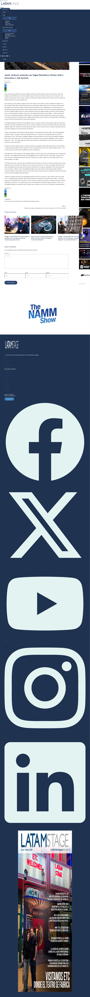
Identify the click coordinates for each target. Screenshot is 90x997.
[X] (35, 89)
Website (48, 272)
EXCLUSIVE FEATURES (9, 375)
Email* (26, 272)
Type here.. (6, 253)
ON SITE (6, 377)
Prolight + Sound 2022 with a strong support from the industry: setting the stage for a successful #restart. (69, 238)
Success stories (9, 33)
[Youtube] (2, 56)
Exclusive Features (10, 36)
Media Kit (5, 49)
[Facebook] (7, 56)
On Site (7, 37)
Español (5, 59)
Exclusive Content (8, 27)
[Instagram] (0, 56)
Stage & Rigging (9, 24)
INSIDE (5, 380)
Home (4, 12)
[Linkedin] (5, 56)
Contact (5, 52)
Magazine (5, 41)
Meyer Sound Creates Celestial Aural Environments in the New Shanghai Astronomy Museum (42, 238)
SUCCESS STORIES (8, 371)
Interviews (8, 34)
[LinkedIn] (35, 87)
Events (4, 46)
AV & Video (8, 23)
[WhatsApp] (35, 90)
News (4, 15)
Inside (6, 38)
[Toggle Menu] (10, 18)
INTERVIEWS (7, 373)
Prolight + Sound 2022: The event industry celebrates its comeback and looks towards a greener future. (16, 238)
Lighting (7, 21)
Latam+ (5, 44)
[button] (2, 7)
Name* (5, 272)
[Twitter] (9, 56)
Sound (6, 22)
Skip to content (4, 1)
